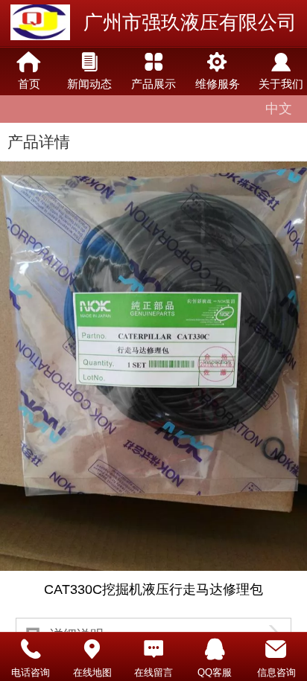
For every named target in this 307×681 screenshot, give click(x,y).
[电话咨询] (30, 649)
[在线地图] (91, 649)
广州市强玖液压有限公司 (190, 22)
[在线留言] (153, 649)
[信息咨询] (276, 649)
